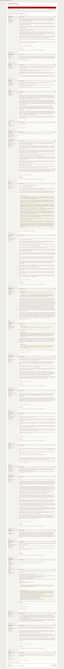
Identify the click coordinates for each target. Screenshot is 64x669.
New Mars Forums (13, 3)
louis (9, 183)
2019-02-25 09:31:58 (21, 541)
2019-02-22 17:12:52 (21, 183)
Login (29, 7)
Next (27, 15)
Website (10, 22)
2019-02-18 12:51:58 (21, 91)
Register (25, 7)
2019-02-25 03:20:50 (21, 530)
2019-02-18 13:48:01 (21, 122)
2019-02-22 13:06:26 (21, 140)
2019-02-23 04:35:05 (21, 323)
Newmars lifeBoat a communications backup (37, 5)
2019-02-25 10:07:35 (21, 559)
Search (21, 7)
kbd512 (9, 64)
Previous (11, 15)
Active (51, 9)
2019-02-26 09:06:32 (21, 625)
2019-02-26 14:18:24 (21, 652)
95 (25, 15)
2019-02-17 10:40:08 (21, 16)
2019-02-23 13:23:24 (21, 390)
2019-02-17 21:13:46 (21, 64)
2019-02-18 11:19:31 (21, 80)
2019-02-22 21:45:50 (21, 235)
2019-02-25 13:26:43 (21, 569)
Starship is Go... (22, 13)
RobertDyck (10, 288)
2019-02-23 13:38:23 (21, 413)
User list (13, 7)
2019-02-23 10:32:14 (21, 356)
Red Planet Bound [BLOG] (25, 5)
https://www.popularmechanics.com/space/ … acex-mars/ (27, 582)
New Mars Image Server (47, 5)
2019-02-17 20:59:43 (21, 54)
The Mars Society (17, 5)
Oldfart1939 (10, 54)
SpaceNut (10, 80)
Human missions (14, 13)
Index (9, 7)
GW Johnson (10, 16)
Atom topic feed (54, 664)
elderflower (10, 530)
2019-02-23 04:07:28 (21, 288)
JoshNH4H (10, 559)
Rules (17, 7)
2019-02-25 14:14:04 (21, 613)
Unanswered (54, 9)
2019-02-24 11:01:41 (21, 476)
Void (9, 122)
